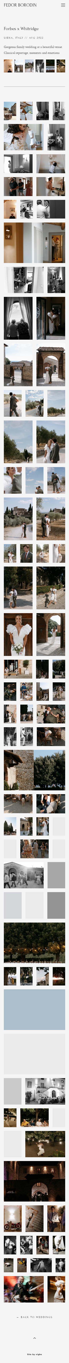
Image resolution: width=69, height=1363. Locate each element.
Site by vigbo (34, 1354)
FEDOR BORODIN (20, 5)
